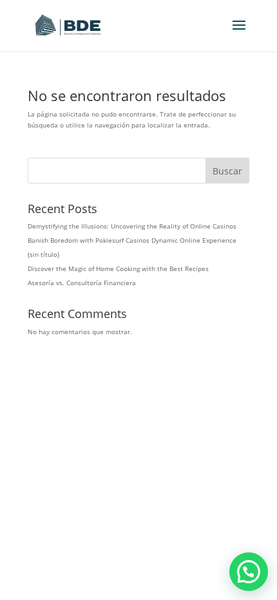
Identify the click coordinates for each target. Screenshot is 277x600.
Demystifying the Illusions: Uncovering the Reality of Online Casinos (132, 225)
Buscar (227, 171)
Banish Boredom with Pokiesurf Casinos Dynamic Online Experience (132, 240)
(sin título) (43, 254)
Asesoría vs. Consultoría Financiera (82, 282)
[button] (248, 571)
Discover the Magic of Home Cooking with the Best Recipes (118, 268)
